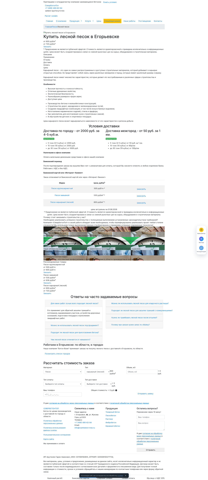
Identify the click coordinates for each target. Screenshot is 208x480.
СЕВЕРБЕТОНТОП (51, 408)
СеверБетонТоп (52, 5)
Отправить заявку (145, 393)
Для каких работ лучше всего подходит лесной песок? (74, 303)
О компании (61, 21)
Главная (49, 21)
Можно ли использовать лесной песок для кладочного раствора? (140, 303)
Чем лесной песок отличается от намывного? (70, 339)
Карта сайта (48, 439)
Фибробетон (111, 422)
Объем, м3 (130, 367)
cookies (120, 475)
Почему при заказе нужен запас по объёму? (130, 325)
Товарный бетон (113, 412)
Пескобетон (111, 415)
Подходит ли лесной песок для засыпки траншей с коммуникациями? (142, 310)
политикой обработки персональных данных (129, 403)
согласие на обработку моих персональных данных (71, 403)
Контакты (158, 21)
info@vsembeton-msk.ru (85, 428)
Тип (86, 367)
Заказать (47, 47)
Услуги (88, 21)
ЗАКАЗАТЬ (141, 189)
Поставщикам (144, 21)
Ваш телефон (49, 390)
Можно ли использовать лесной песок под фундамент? (74, 325)
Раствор (109, 419)
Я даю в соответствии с (96, 403)
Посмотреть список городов (57, 354)
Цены (99, 21)
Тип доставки (91, 380)
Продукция (74, 21)
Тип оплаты (48, 380)
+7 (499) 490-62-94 (53, 8)
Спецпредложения (112, 21)
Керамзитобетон (113, 426)
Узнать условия (110, 2)
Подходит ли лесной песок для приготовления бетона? (74, 332)
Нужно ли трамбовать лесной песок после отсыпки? (134, 317)
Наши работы (129, 21)
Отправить (150, 450)
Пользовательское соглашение (56, 435)
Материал (47, 367)
